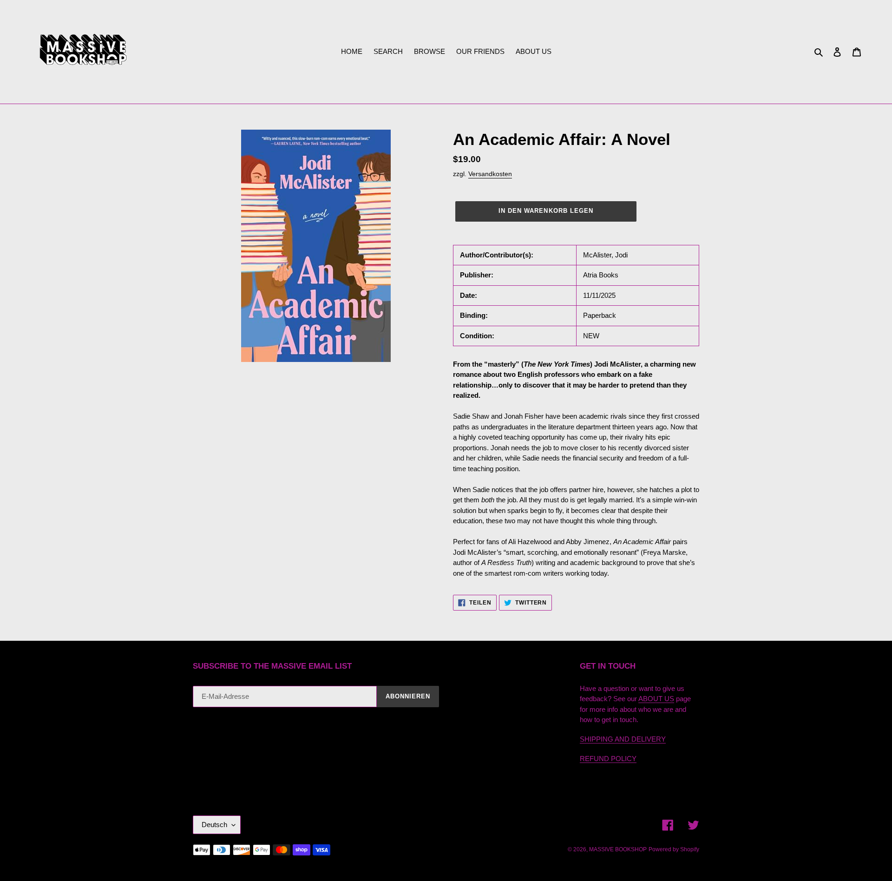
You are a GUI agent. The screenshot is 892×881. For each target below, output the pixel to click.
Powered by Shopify (674, 849)
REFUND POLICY (608, 759)
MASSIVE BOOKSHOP (618, 849)
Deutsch (214, 824)
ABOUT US (656, 699)
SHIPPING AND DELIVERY (623, 739)
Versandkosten (490, 174)
